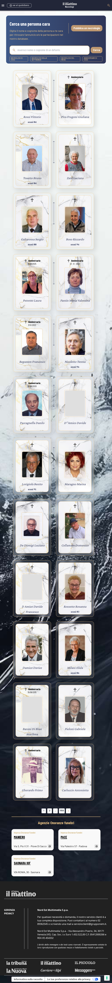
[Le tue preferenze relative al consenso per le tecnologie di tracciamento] (107, 978)
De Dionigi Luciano (32, 545)
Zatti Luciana (75, 178)
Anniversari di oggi (90, 59)
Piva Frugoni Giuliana (75, 117)
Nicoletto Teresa (75, 361)
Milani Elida (75, 668)
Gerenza (9, 910)
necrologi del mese (67, 59)
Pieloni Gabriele (75, 729)
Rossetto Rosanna (75, 606)
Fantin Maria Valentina (75, 300)
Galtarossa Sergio (32, 239)
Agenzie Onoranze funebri (56, 823)
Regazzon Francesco (32, 361)
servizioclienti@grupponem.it (90, 924)
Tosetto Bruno (32, 178)
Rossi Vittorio (32, 117)
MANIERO (19, 837)
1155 (62, 810)
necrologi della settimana (39, 59)
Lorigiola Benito (32, 484)
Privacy (9, 913)
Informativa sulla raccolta (28, 979)
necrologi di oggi (17, 59)
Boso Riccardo (75, 239)
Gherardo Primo (32, 790)
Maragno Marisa (75, 484)
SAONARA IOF (22, 863)
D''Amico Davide (75, 423)
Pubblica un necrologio (87, 28)
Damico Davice (32, 668)
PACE (64, 837)
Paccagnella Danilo (32, 423)
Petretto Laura (32, 300)
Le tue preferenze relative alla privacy (68, 979)
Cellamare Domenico (75, 545)
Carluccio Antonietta (75, 790)
